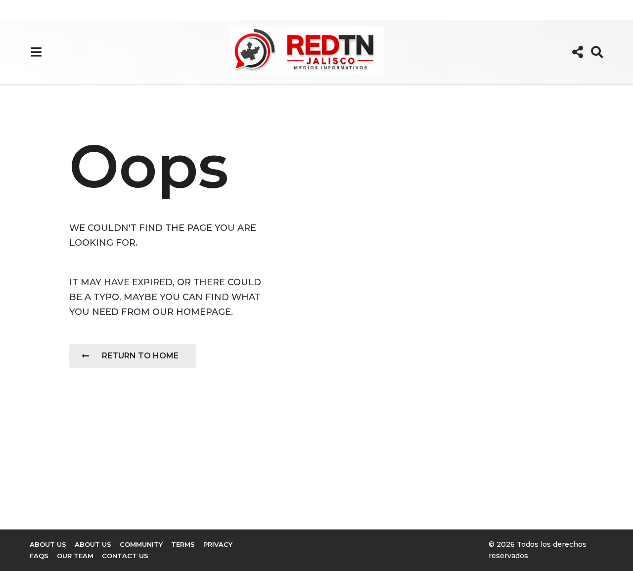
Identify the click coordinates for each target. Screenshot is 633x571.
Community (141, 544)
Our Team (75, 556)
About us (48, 544)
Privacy (217, 544)
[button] (36, 52)
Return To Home (140, 355)
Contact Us (125, 556)
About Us (93, 544)
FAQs (39, 556)
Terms (183, 544)
